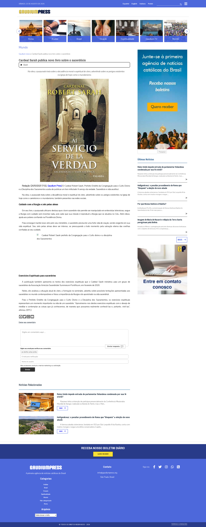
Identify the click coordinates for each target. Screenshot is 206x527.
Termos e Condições (179, 524)
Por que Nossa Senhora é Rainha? (152, 204)
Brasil (46, 488)
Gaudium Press (55, 185)
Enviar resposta (113, 346)
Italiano (143, 4)
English (134, 4)
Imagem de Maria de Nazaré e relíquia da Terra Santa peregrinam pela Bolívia (160, 221)
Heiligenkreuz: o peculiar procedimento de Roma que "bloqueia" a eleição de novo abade (93, 418)
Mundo (23, 47)
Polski (150, 4)
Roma (46, 504)
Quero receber (103, 454)
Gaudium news (24, 54)
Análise (45, 485)
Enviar (27, 370)
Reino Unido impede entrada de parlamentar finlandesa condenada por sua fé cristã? (91, 395)
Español (126, 4)
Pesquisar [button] (162, 152)
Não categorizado (46, 501)
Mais (61, 408)
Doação (45, 491)
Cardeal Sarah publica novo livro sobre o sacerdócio (52, 60)
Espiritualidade (45, 494)
